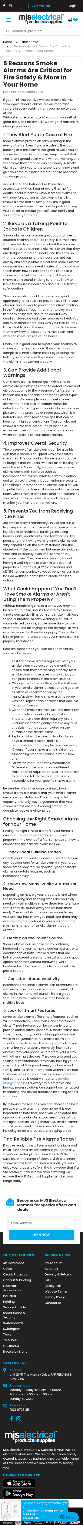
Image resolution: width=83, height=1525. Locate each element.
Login (73, 6)
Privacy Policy (55, 1297)
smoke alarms (26, 117)
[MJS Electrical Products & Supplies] (41, 19)
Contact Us (53, 1303)
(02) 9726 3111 (39, 6)
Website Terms (56, 1291)
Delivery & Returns (58, 1274)
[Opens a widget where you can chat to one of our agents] (67, 1517)
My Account (54, 1263)
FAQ (48, 1280)
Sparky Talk (53, 1286)
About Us (51, 1269)
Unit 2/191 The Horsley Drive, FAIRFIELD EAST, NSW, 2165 (41, 1376)
